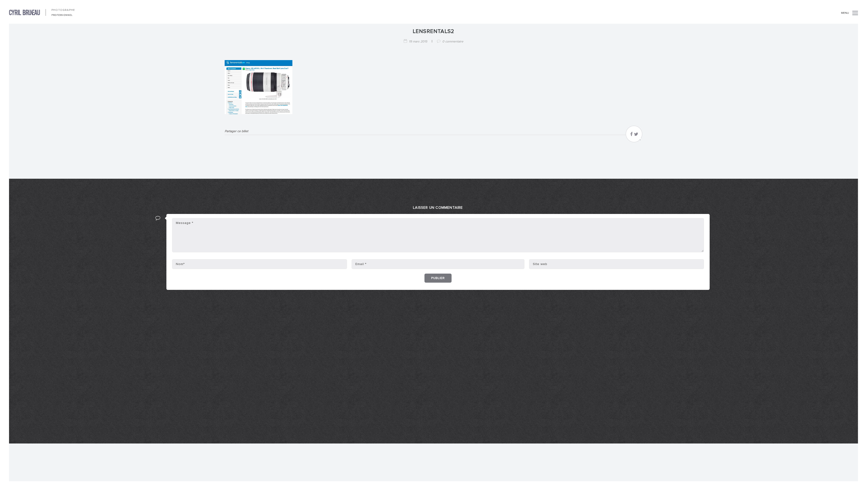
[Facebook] (631, 135)
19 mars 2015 (418, 41)
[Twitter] (636, 135)
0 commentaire (452, 41)
